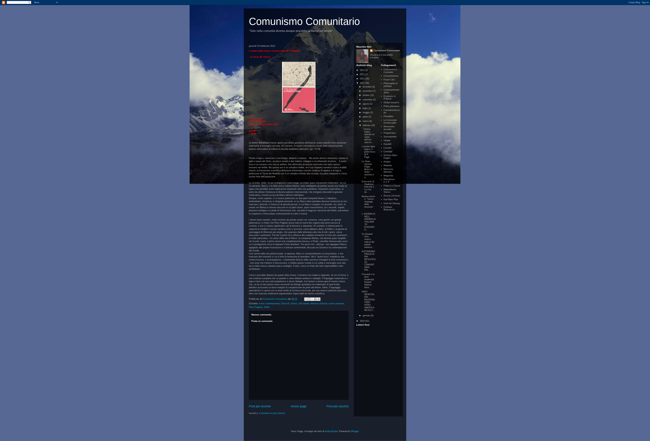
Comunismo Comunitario (304, 21)
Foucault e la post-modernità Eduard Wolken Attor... (368, 281)
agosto (366, 104)
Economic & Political (390, 97)
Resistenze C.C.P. (389, 180)
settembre (368, 99)
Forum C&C (389, 79)
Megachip (388, 175)
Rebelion (388, 165)
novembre (368, 91)
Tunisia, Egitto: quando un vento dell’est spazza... (368, 136)
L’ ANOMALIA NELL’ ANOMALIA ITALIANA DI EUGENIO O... (369, 222)
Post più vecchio (338, 406)
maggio (366, 112)
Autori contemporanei (269, 303)
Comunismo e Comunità (390, 70)
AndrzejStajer (331, 431)
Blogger (355, 431)
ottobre (366, 95)
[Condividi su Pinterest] (318, 299)
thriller (267, 307)
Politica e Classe (392, 185)
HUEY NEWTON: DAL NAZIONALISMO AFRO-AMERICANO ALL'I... (368, 300)
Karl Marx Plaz (391, 199)
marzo (366, 121)
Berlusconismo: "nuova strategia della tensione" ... (368, 203)
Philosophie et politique (390, 84)
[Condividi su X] (312, 299)
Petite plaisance (391, 106)
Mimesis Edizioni (319, 303)
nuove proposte (336, 303)
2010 (362, 321)
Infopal (387, 140)
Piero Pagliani (255, 307)
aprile (366, 116)
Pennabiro (388, 116)
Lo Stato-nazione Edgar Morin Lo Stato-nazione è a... (368, 169)
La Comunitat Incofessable (390, 121)
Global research (391, 102)
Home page (299, 406)
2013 (362, 74)
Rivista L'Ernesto (392, 195)
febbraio (367, 125)
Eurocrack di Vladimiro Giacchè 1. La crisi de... (368, 186)
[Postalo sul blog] (309, 299)
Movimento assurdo (389, 127)
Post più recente (260, 406)
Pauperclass (390, 133)
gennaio (367, 315)
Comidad (388, 151)
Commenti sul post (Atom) (272, 413)
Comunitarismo (391, 76)
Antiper (387, 161)
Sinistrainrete (390, 136)
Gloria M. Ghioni (289, 303)
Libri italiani (303, 303)
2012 (362, 78)
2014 (362, 70)
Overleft (387, 144)
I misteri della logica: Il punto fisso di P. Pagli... (368, 151)
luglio (365, 108)
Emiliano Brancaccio (389, 208)
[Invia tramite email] (306, 299)
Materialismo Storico (390, 190)
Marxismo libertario (388, 170)
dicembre (367, 86)
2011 (362, 83)
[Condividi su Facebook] (315, 299)
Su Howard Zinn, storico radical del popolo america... (368, 240)
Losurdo (387, 148)
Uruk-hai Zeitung (392, 203)
